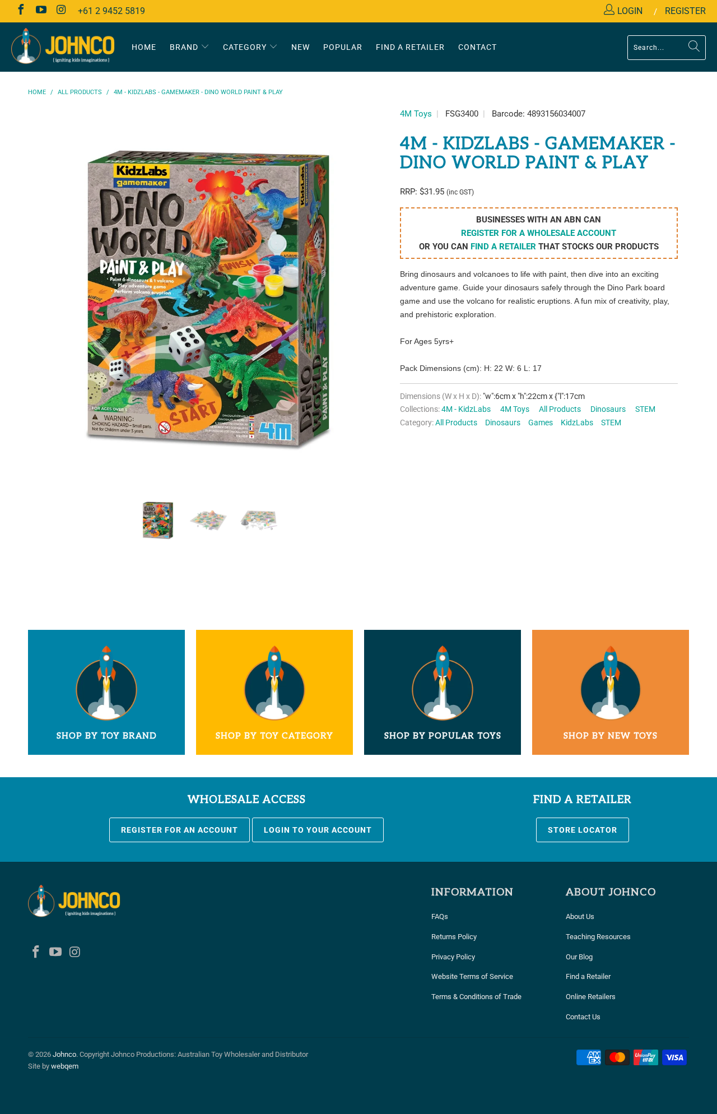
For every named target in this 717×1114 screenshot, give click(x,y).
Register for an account (179, 829)
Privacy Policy (453, 957)
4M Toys (416, 114)
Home (144, 47)
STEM (645, 409)
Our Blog (579, 957)
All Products (560, 409)
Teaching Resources (598, 936)
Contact (477, 47)
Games (540, 422)
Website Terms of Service (472, 976)
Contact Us (583, 1017)
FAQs (439, 916)
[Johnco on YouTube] (40, 11)
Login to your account (318, 829)
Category (246, 47)
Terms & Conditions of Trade (476, 996)
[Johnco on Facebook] (20, 11)
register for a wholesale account (538, 233)
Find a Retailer (588, 976)
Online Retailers (591, 996)
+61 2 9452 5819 (111, 11)
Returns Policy (454, 936)
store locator (582, 829)
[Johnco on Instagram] (60, 11)
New (300, 47)
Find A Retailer (410, 47)
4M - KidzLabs (466, 409)
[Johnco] (63, 46)
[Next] (369, 300)
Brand (185, 47)
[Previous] (47, 300)
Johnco (64, 1054)
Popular (342, 47)
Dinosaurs (608, 409)
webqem (64, 1066)
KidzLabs (577, 422)
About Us (580, 916)
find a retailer (503, 247)
